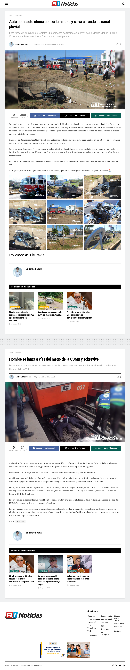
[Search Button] (123, 4)
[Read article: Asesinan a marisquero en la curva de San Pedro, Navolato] (50, 301)
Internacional (106, 619)
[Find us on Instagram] (124, 665)
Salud (103, 626)
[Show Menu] (6, 4)
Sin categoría (105, 633)
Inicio (11, 15)
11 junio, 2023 (39, 44)
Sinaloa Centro (116, 619)
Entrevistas (92, 636)
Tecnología (91, 628)
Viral (89, 631)
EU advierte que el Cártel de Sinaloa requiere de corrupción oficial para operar (79, 315)
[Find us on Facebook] (112, 665)
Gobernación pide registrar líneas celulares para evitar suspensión (78, 579)
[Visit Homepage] (65, 3)
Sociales (117, 631)
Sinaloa (117, 616)
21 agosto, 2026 (15, 324)
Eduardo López (24, 44)
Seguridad (18, 15)
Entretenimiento (94, 619)
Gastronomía (106, 616)
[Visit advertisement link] (65, 650)
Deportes (91, 616)
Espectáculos (92, 622)
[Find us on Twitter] (116, 665)
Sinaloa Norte (119, 623)
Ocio (89, 625)
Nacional (72, 307)
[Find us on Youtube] (120, 665)
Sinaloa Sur (61, 44)
